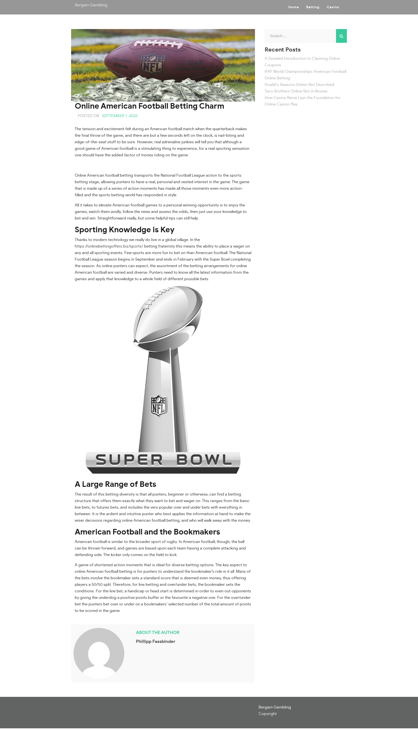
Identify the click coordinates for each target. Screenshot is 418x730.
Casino (333, 7)
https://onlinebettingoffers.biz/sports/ (109, 246)
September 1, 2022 (119, 116)
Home (293, 7)
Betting (313, 7)
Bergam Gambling (91, 5)
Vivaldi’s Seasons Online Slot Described (299, 85)
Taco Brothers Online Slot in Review (296, 91)
